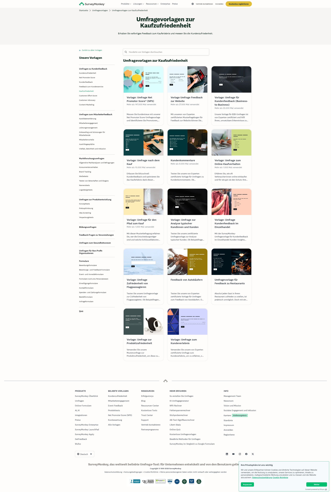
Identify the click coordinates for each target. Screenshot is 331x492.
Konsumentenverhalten (88, 167)
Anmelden (219, 4)
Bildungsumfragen (87, 227)
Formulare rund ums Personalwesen (93, 279)
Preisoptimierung (86, 208)
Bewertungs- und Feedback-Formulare (94, 270)
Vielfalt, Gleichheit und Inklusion (92, 149)
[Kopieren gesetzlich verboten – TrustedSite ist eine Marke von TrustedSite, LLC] (161, 483)
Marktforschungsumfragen (91, 158)
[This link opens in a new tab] (227, 454)
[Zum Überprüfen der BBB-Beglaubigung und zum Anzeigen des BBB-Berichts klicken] (134, 483)
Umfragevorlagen (100, 10)
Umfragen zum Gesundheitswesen (95, 242)
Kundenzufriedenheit (87, 73)
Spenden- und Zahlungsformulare (92, 292)
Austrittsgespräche (86, 144)
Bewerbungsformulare (88, 265)
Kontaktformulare (86, 288)
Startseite (83, 10)
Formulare (84, 261)
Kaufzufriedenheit (86, 91)
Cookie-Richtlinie (280, 477)
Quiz (81, 311)
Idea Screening (85, 213)
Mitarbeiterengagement (88, 123)
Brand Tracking (85, 172)
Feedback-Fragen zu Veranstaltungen (96, 235)
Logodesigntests (85, 190)
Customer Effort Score (88, 95)
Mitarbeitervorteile (86, 140)
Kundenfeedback (86, 82)
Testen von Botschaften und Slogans (94, 181)
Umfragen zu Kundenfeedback (93, 68)
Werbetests (83, 176)
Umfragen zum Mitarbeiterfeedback (95, 114)
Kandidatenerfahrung (87, 118)
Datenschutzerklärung (262, 477)
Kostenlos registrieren (239, 4)
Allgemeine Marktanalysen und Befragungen (96, 163)
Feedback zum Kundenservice (91, 86)
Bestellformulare (85, 297)
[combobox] (84, 454)
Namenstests (84, 185)
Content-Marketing (86, 104)
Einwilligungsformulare (88, 283)
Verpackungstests (86, 217)
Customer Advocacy (87, 100)
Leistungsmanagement (88, 127)
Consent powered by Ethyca (314, 489)
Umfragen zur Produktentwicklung (95, 199)
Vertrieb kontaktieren (204, 4)
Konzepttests (84, 204)
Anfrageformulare (86, 301)
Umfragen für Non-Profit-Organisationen (91, 252)
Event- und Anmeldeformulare (91, 274)
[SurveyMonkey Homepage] (92, 4)
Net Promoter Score (87, 77)
